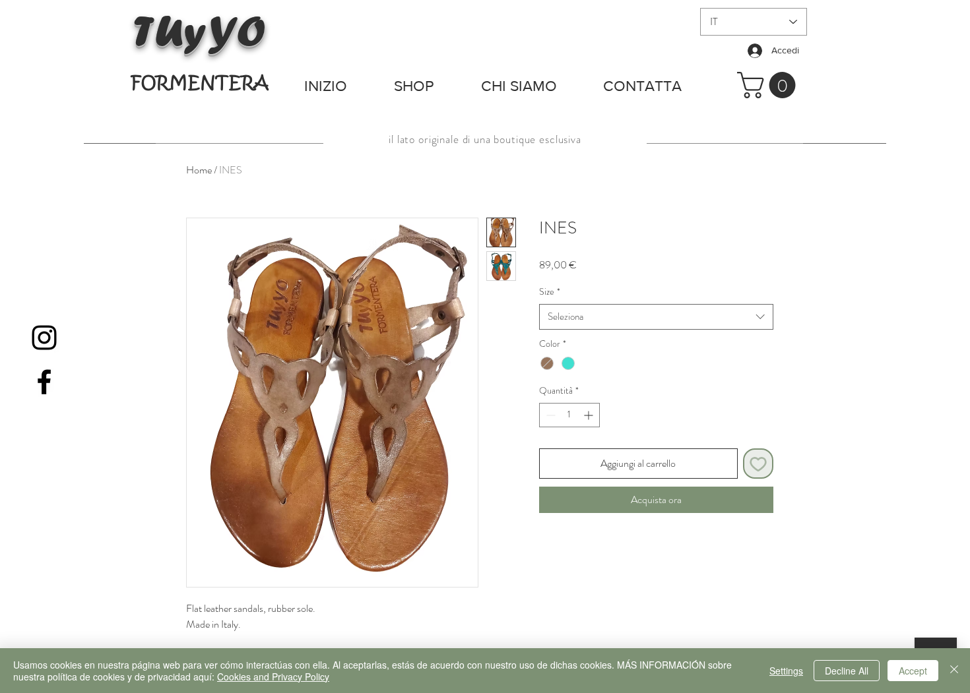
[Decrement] (549, 415)
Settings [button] (786, 670)
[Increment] (589, 415)
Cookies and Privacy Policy (273, 676)
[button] (769, 85)
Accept (913, 670)
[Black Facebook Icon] (44, 381)
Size (549, 292)
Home (199, 169)
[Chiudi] (954, 670)
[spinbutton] (569, 415)
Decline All (846, 670)
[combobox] (656, 317)
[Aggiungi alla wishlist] (758, 463)
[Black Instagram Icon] (44, 337)
